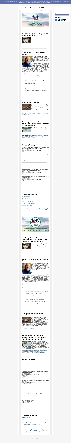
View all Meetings (25, 186)
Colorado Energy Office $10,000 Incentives (28, 203)
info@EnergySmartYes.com (43, 304)
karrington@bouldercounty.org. (26, 432)
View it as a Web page (40, 10)
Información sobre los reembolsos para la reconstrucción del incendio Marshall (34, 422)
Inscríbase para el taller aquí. (30, 348)
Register (23, 151)
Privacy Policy (32, 440)
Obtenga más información (35, 251)
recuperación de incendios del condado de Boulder (30, 430)
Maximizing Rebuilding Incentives (29, 137)
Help (39, 440)
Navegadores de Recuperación (27, 419)
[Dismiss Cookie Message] (70, 1)
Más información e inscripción (26, 383)
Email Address (57, 10)
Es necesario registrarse (25, 402)
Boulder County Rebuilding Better (27, 205)
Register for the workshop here (28, 133)
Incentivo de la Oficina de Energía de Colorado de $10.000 (31, 424)
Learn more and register (25, 166)
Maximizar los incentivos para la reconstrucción (37, 352)
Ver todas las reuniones (26, 407)
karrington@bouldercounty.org (29, 210)
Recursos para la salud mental (26, 417)
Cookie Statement (48, 2)
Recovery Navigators (25, 198)
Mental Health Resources (26, 196)
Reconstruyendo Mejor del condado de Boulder (29, 426)
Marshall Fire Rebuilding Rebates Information (29, 201)
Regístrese (23, 368)
